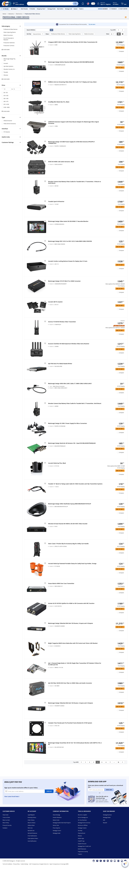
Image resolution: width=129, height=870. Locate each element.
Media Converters (8, 35)
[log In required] (45, 41)
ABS (104, 820)
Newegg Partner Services (84, 822)
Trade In (80, 854)
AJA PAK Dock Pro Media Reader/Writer (60, 363)
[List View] (119, 34)
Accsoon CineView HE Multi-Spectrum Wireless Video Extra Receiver (68, 343)
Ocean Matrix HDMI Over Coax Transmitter (61, 583)
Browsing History (32, 817)
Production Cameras (9, 45)
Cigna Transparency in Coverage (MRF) (59, 864)
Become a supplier (82, 815)
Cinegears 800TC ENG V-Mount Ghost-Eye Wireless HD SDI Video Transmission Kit (72, 42)
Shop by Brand (81, 833)
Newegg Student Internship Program (62, 822)
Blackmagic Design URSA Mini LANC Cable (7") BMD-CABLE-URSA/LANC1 (70, 383)
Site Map (80, 830)
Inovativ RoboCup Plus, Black (57, 463)
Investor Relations (57, 817)
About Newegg (56, 815)
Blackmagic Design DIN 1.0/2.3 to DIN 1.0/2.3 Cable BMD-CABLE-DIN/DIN (70, 241)
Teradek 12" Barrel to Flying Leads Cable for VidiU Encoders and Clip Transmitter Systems (75, 484)
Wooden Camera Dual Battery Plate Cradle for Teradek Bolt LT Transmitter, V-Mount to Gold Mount (74, 182)
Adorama (11, 14)
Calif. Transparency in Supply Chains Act (39, 864)
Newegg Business (107, 815)
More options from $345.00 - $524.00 (115, 284)
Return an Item (6, 820)
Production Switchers (9, 42)
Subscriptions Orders (33, 838)
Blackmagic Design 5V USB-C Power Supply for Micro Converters (67, 423)
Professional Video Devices (10, 29)
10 (118, 762)
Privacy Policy (16, 864)
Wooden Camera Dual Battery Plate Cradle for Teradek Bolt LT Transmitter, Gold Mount (74, 403)
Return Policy (6, 822)
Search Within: (31, 30)
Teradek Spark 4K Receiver (56, 201)
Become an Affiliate (82, 825)
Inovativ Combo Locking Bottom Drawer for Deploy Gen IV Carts (67, 261)
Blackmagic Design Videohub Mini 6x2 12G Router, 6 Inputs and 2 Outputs (70, 703)
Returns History (31, 822)
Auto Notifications (32, 841)
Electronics (19, 14)
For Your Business (82, 820)
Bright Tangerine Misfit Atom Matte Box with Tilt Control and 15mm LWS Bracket (72, 643)
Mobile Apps (81, 838)
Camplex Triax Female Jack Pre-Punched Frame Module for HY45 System (70, 723)
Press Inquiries (56, 828)
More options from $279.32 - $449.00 (115, 327)
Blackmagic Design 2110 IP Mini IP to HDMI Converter (64, 281)
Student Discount (82, 843)
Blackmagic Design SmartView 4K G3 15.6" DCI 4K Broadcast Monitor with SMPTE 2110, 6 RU (75, 743)
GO (51, 30)
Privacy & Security (7, 825)
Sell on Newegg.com (83, 817)
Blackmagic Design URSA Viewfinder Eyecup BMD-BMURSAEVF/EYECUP (69, 504)
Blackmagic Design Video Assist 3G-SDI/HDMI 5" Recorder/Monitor (68, 221)
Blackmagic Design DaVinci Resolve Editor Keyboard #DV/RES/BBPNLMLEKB (71, 62)
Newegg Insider (56, 833)
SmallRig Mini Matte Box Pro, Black (58, 102)
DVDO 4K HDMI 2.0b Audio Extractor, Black (61, 161)
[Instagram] (104, 861)
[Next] (122, 30)
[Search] (75, 3)
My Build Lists (31, 830)
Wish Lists (30, 828)
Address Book (31, 825)
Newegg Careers (57, 830)
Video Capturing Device (10, 32)
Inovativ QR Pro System (55, 302)
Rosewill (105, 822)
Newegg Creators (82, 828)
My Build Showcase (32, 833)
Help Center (6, 815)
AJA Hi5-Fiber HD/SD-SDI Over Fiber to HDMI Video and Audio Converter (70, 683)
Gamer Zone (56, 825)
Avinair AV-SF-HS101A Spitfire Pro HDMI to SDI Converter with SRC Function (71, 603)
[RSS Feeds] (125, 17)
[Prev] (118, 30)
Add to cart (119, 47)
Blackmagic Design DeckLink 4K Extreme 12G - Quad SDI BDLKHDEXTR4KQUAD (72, 443)
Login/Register (31, 815)
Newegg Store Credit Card (84, 846)
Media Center (56, 820)
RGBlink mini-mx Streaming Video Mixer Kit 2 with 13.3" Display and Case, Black (72, 82)
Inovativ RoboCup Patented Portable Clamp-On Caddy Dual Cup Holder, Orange (72, 563)
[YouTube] (115, 861)
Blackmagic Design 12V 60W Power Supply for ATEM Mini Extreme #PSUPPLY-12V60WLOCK (71, 142)
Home (4, 14)
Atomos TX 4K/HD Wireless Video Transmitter (62, 322)
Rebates (80, 836)
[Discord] (122, 861)
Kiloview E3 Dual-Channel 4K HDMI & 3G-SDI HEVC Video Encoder (67, 523)
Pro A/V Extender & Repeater (9, 38)
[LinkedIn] (107, 861)
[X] (101, 861)
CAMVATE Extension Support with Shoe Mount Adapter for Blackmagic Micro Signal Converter (73, 122)
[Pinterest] (111, 861)
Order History (31, 820)
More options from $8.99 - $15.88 (116, 466)
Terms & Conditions (7, 864)
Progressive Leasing (83, 851)
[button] (19, 4)
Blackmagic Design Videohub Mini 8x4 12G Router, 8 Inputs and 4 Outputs (70, 623)
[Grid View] (123, 34)
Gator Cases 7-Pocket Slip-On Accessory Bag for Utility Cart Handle (68, 543)
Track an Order (6, 817)
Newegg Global (106, 817)
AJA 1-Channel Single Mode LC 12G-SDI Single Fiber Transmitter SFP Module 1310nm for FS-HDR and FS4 (74, 664)
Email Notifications (32, 836)
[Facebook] (97, 861)
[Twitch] (118, 861)
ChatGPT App (81, 841)
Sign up (49, 791)
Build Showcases (82, 849)
